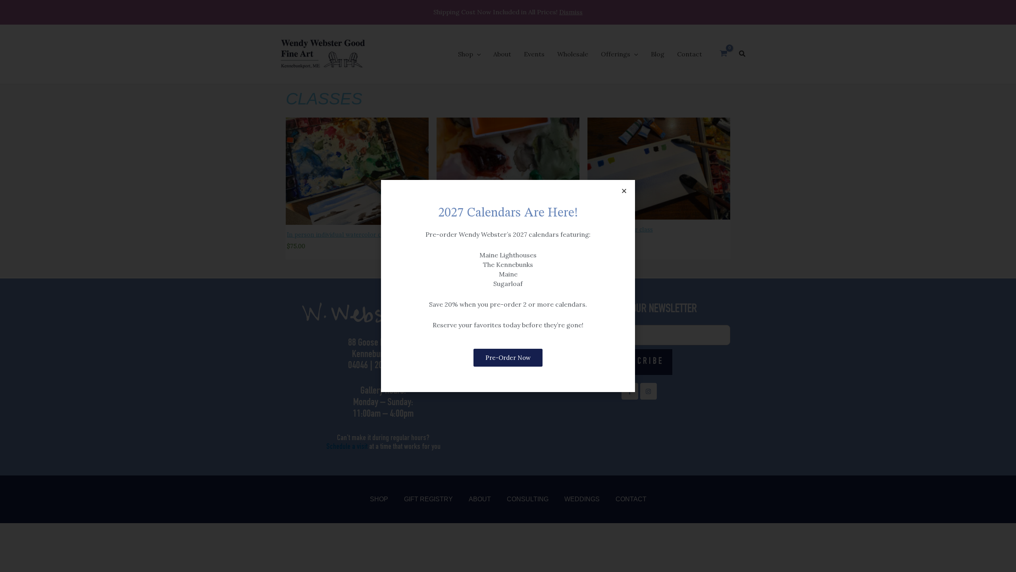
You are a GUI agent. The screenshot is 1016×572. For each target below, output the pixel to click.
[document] (508, 286)
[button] (624, 191)
